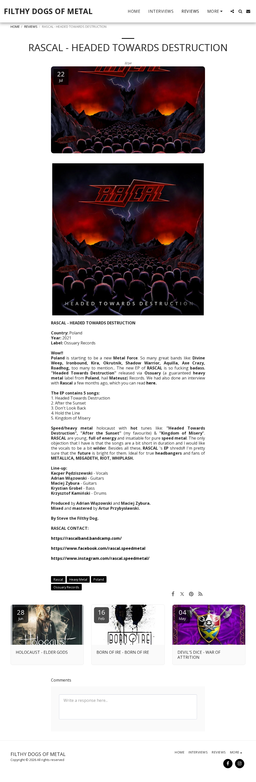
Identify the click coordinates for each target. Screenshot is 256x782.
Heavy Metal (78, 579)
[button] (232, 11)
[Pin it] (191, 594)
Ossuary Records (66, 587)
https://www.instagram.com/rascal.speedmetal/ (100, 558)
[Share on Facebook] (173, 594)
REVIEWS (31, 26)
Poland (99, 579)
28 (20, 614)
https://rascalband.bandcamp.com (85, 538)
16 (101, 614)
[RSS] (200, 594)
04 (182, 614)
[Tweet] (182, 594)
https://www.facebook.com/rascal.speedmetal (98, 548)
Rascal (58, 579)
